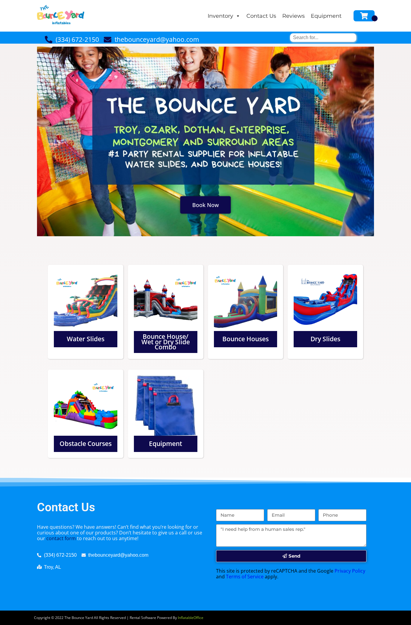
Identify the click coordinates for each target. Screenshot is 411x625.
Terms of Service (245, 576)
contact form (61, 538)
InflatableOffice (190, 617)
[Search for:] (323, 37)
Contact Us (261, 16)
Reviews (293, 16)
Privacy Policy (350, 571)
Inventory (220, 16)
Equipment (326, 16)
